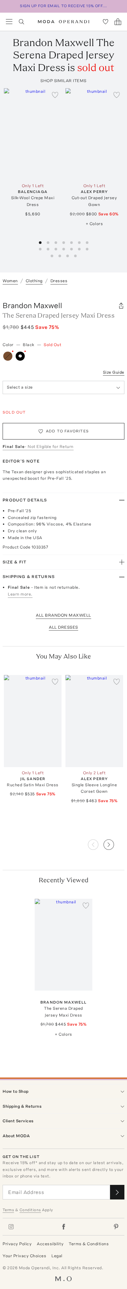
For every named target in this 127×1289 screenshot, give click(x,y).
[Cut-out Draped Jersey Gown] (94, 134)
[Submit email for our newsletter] (117, 1192)
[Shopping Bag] (118, 22)
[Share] (121, 305)
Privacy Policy (17, 1243)
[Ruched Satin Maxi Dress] (33, 721)
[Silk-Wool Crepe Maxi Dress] (33, 134)
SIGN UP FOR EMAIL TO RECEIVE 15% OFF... (63, 6)
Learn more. (20, 594)
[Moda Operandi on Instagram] (11, 1226)
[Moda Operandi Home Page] (63, 21)
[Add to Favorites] (55, 95)
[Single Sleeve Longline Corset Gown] (94, 721)
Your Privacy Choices (24, 1255)
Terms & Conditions (89, 1243)
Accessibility (50, 1243)
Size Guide (113, 372)
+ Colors (94, 223)
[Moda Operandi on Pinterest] (116, 1226)
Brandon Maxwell (32, 305)
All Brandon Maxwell (63, 615)
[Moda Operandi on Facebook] (63, 1226)
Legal (57, 1255)
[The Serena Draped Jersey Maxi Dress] (63, 945)
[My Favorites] (105, 21)
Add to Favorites (67, 431)
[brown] (8, 356)
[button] (114, 842)
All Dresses (63, 627)
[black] (20, 356)
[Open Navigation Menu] (9, 22)
